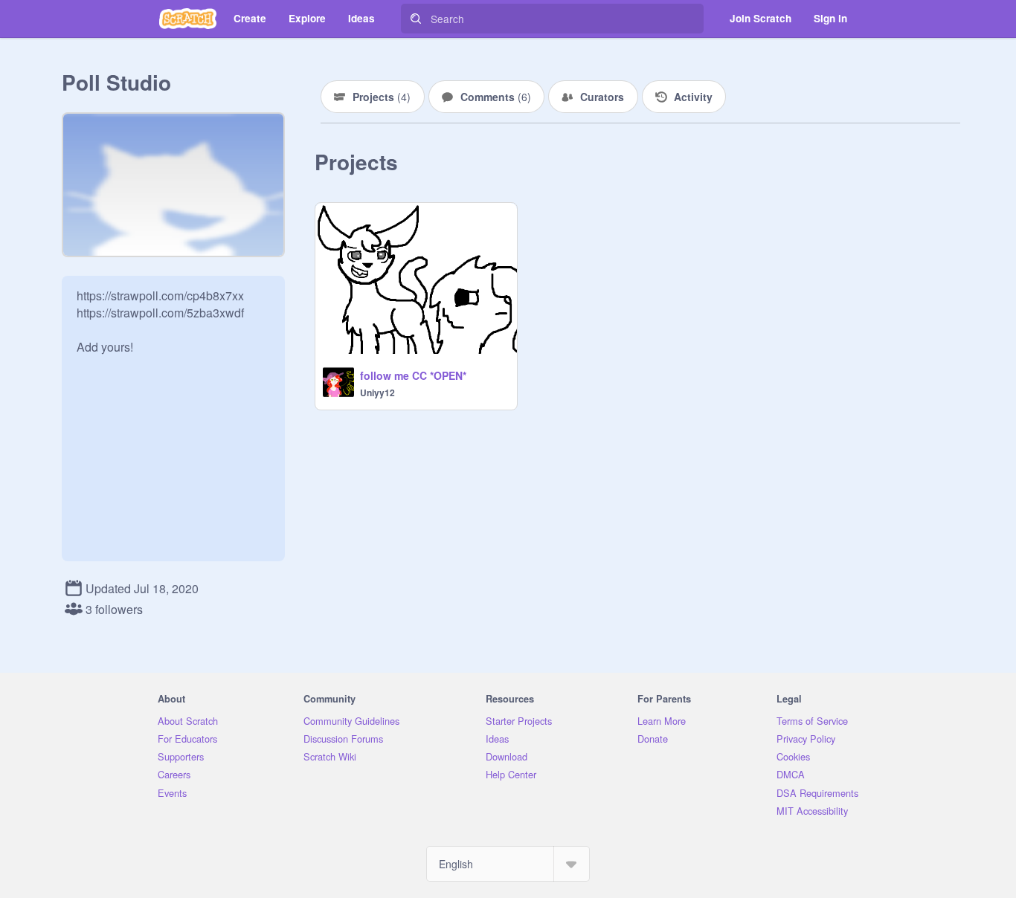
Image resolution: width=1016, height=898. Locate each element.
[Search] (416, 18)
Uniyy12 (377, 392)
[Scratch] (188, 18)
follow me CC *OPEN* (413, 375)
